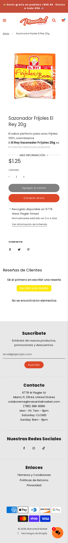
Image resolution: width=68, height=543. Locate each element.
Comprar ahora (34, 198)
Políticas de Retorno (34, 480)
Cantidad (13, 170)
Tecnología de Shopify (34, 533)
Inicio (6, 33)
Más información (33, 155)
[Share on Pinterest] (28, 249)
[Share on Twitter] (19, 249)
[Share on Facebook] (10, 249)
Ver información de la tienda (29, 224)
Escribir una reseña (34, 288)
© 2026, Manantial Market (32, 528)
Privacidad (34, 485)
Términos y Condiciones (34, 475)
